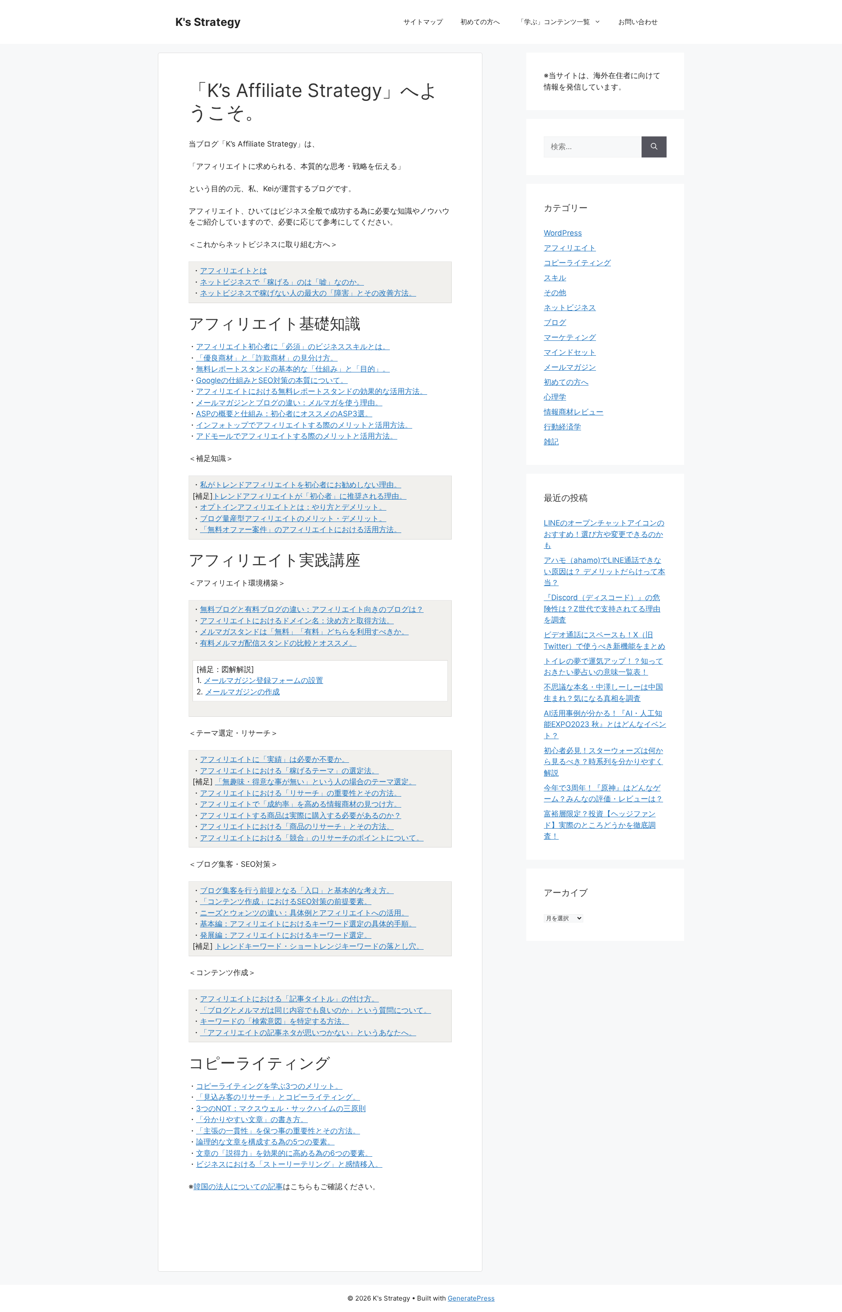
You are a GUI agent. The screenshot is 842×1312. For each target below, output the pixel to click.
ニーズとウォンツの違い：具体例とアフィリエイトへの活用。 (304, 912)
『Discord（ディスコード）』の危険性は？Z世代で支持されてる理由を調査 (602, 608)
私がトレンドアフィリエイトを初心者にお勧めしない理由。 (300, 484)
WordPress (563, 233)
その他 (555, 292)
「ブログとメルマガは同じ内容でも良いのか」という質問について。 (315, 1010)
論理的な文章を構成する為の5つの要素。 (265, 1141)
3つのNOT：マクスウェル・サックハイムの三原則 (281, 1108)
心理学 (555, 397)
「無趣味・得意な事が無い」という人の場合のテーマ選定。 (315, 781)
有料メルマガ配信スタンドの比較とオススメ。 (278, 643)
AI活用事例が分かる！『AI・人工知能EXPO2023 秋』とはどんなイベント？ (605, 724)
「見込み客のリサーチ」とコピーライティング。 (278, 1097)
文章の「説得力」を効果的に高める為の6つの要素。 (284, 1153)
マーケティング (570, 337)
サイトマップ (423, 22)
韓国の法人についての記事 (238, 1186)
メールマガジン (570, 367)
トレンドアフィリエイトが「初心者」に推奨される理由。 (310, 496)
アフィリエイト (570, 247)
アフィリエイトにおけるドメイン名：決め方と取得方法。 (297, 620)
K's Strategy (208, 22)
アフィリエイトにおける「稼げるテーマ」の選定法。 (289, 770)
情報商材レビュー (573, 412)
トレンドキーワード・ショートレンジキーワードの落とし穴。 (319, 946)
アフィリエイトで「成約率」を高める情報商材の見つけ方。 (300, 804)
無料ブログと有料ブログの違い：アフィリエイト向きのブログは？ (312, 609)
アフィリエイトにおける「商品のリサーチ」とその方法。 (297, 826)
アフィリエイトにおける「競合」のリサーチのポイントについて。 (312, 837)
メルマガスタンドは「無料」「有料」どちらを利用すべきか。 (304, 631)
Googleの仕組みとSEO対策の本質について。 (272, 380)
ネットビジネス (570, 307)
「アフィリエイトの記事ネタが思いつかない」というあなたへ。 (308, 1032)
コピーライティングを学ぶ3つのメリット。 (269, 1086)
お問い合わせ (638, 22)
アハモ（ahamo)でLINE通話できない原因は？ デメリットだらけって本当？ (604, 571)
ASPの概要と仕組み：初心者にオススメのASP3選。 (284, 413)
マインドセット (570, 352)
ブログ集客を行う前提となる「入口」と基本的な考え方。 (297, 890)
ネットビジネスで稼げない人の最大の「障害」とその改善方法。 (308, 293)
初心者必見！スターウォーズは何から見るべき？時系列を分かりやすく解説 (603, 761)
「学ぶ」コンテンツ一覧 (553, 22)
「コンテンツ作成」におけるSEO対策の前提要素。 (285, 901)
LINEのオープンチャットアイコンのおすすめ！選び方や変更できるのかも (604, 534)
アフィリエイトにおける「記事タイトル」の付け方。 (289, 998)
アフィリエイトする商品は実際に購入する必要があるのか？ (300, 815)
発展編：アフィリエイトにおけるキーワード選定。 (285, 935)
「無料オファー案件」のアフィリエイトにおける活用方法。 (300, 529)
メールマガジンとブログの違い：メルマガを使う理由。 (289, 402)
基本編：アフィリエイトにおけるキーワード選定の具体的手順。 (308, 923)
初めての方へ (480, 22)
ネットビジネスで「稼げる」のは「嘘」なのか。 (282, 282)
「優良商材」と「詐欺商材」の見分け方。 (267, 358)
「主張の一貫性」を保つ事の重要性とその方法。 (278, 1130)
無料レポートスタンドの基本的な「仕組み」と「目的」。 (293, 369)
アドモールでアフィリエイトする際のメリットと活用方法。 (296, 436)
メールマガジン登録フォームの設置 (263, 680)
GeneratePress (471, 1298)
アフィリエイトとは (233, 270)
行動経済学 (562, 426)
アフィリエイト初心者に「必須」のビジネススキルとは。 (293, 346)
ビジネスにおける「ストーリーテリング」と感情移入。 (289, 1164)
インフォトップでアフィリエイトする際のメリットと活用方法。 (304, 425)
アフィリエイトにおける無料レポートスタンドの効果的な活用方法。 (311, 391)
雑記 (551, 441)
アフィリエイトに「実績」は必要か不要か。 (274, 759)
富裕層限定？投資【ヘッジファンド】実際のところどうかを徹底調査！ (600, 824)
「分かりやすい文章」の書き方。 (252, 1119)
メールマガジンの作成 (242, 691)
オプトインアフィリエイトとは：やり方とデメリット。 (293, 507)
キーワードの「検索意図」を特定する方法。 (274, 1021)
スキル (555, 277)
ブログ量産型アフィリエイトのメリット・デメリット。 (293, 518)
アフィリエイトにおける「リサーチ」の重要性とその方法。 (300, 793)
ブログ (555, 322)
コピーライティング (577, 262)
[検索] (654, 146)
